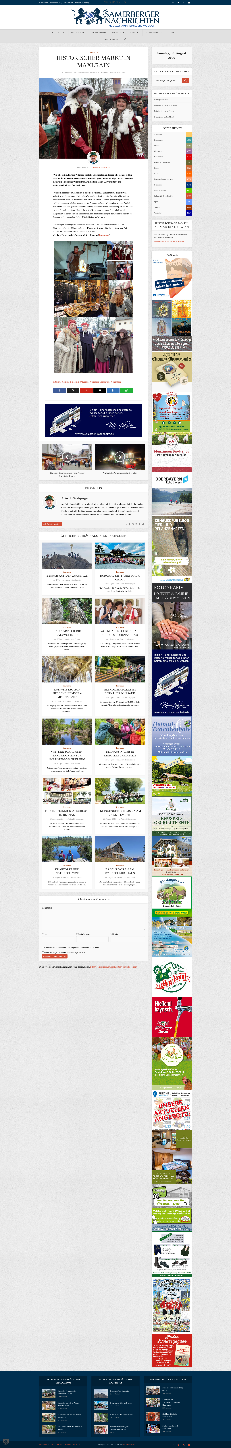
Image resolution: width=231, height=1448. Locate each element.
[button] (80, 260)
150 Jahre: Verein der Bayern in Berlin (70, 1428)
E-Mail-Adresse (83, 934)
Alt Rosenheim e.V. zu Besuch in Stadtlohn (69, 1416)
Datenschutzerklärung (72, 1444)
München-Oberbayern (100, 382)
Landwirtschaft (154, 33)
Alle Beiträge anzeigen (51, 524)
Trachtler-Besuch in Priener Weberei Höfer (68, 1404)
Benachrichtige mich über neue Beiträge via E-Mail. (66, 952)
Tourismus (118, 33)
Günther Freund (74, 639)
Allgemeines (78, 33)
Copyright (59, 1444)
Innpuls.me (104, 235)
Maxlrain (84, 382)
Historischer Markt (71, 382)
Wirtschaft (111, 39)
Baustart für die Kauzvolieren (121, 1415)
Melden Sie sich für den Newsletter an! (169, 242)
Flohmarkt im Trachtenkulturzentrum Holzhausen (171, 1402)
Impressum (43, 1444)
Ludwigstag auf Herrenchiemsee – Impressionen (67, 693)
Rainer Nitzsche (128, 1444)
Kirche (134, 33)
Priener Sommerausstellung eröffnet (172, 1389)
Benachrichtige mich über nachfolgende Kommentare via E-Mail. (71, 947)
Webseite (114, 934)
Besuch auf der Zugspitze (67, 575)
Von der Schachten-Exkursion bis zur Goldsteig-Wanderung (67, 755)
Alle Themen (56, 33)
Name (45, 934)
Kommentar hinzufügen (87, 73)
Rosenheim (116, 382)
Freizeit (175, 33)
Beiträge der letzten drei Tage (165, 105)
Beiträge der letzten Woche (164, 111)
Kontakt (51, 1444)
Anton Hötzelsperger (101, 167)
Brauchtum (99, 33)
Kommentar (47, 908)
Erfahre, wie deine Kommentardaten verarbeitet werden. (114, 967)
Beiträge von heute (161, 100)
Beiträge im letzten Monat (164, 117)
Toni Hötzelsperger (127, 639)
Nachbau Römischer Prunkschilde (170, 1415)
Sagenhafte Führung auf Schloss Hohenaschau (119, 1428)
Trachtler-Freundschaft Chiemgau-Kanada (67, 1392)
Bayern (57, 382)
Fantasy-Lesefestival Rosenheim (170, 1427)
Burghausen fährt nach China (121, 1403)
